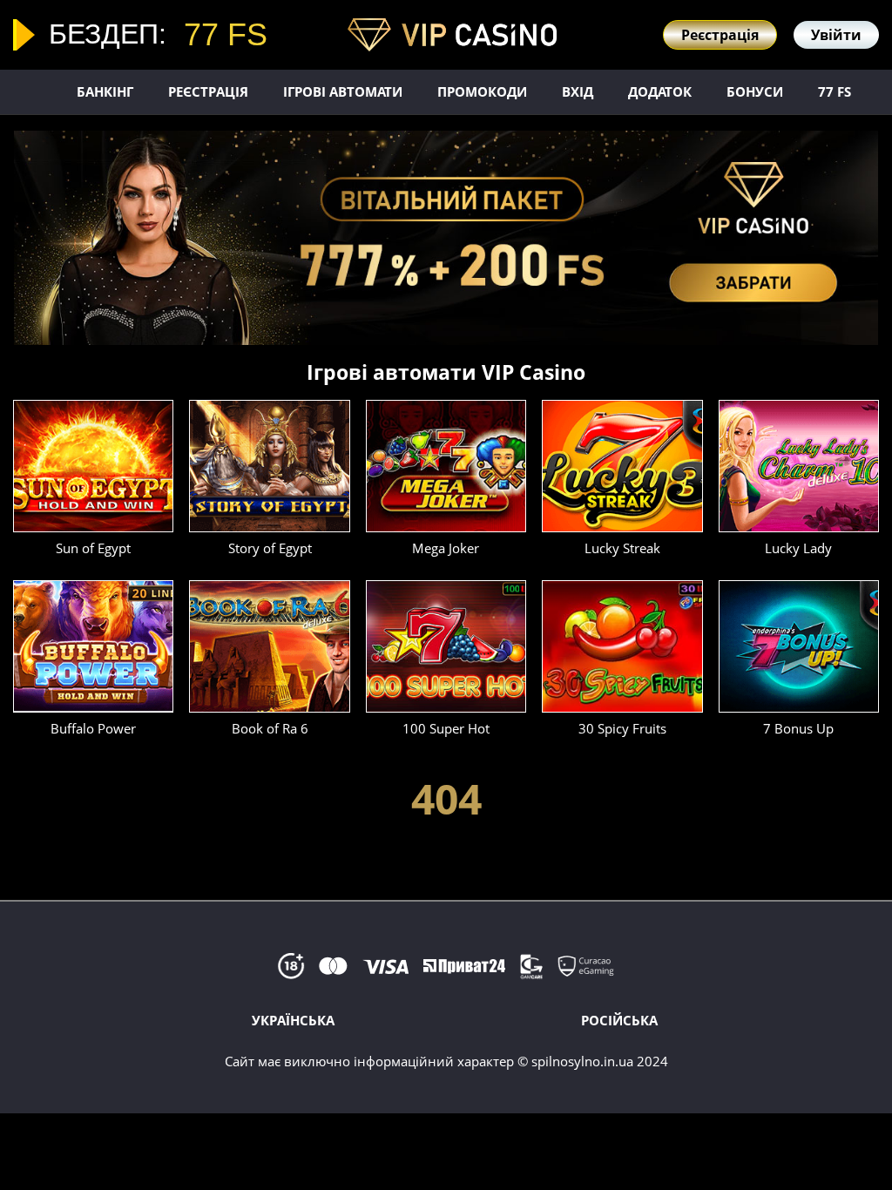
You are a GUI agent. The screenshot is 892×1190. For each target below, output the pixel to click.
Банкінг (105, 91)
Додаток (660, 91)
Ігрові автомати (342, 91)
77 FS (834, 91)
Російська (619, 1020)
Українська (293, 1020)
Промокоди (482, 91)
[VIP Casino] (452, 34)
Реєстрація (208, 91)
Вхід (577, 91)
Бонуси (754, 91)
